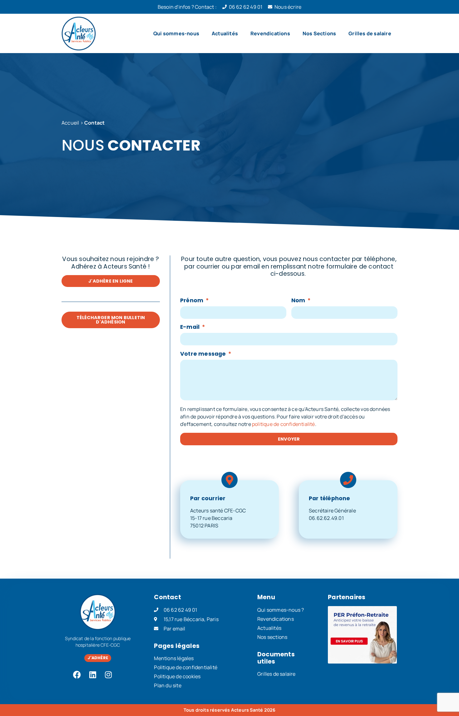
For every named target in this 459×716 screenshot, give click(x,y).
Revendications (270, 33)
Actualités (225, 33)
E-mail (190, 327)
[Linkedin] (93, 675)
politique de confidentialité (283, 424)
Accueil (70, 122)
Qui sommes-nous (176, 33)
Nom (299, 300)
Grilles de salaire (369, 33)
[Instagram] (108, 675)
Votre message (203, 354)
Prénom (192, 300)
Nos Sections (319, 33)
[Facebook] (77, 675)
